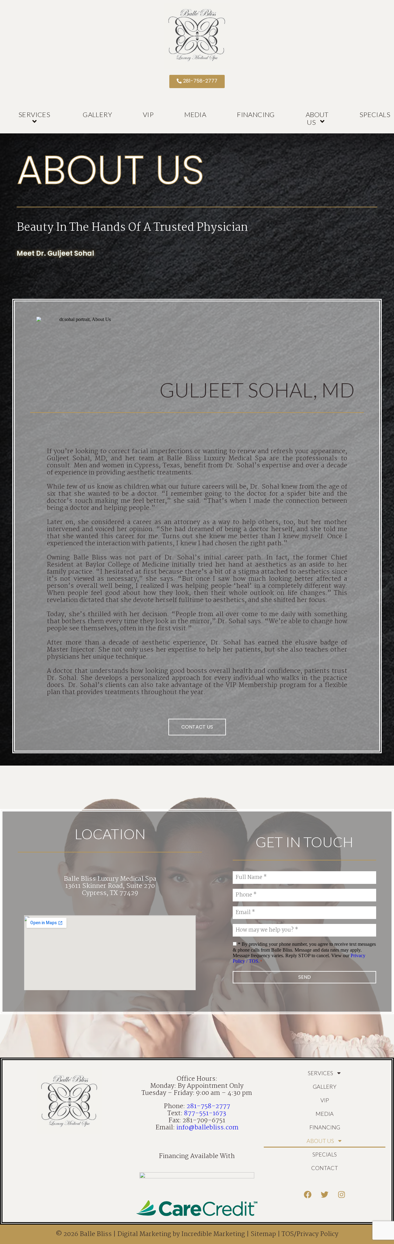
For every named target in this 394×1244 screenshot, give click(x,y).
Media (195, 114)
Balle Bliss (96, 1234)
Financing (256, 114)
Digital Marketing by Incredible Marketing (181, 1234)
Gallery (97, 114)
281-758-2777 (208, 1106)
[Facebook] (308, 1194)
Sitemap (263, 1234)
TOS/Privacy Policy (310, 1234)
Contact (324, 1168)
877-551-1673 (205, 1113)
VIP (148, 114)
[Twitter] (324, 1194)
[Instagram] (341, 1194)
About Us (317, 118)
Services (34, 114)
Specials (324, 1154)
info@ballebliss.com (207, 1127)
